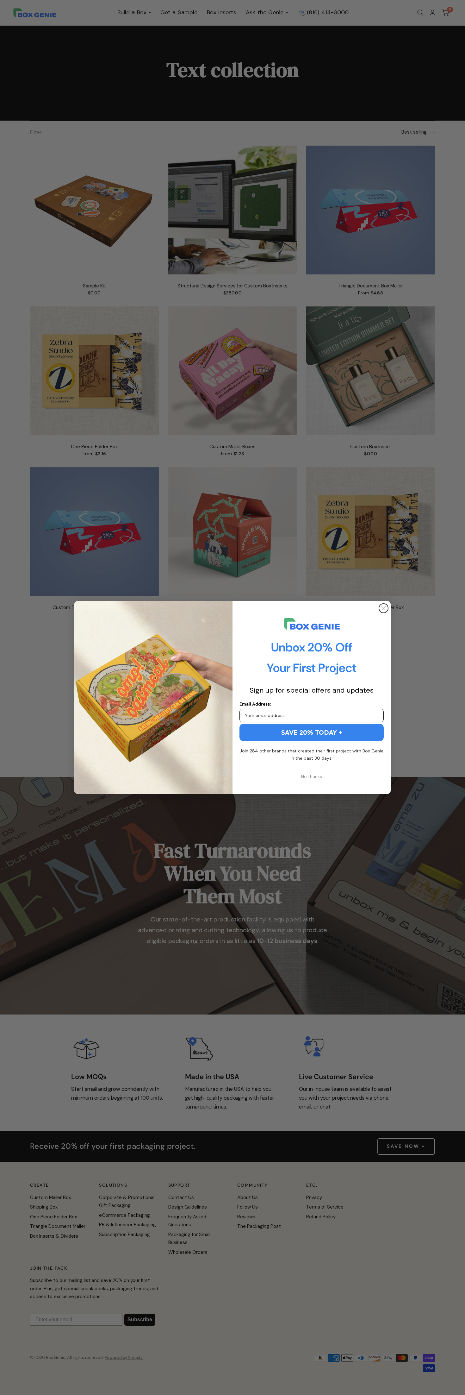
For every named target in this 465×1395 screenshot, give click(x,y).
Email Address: (255, 704)
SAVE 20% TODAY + (311, 732)
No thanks (311, 776)
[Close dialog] (383, 608)
